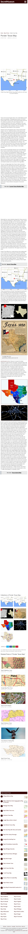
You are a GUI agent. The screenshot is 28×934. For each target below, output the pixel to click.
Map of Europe (4, 904)
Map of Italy (3, 909)
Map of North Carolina (19, 911)
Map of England (17, 901)
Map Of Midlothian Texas (6, 670)
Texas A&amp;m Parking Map (7, 740)
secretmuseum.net (5, 361)
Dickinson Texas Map (8, 815)
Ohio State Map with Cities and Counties (12, 829)
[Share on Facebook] (10, 647)
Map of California (4, 899)
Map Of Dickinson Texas (6, 723)
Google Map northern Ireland (9, 820)
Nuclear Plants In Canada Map (10, 877)
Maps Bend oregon (7, 858)
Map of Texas (4, 671)
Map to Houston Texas (8, 863)
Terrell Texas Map (7, 873)
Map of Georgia (4, 906)
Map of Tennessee (18, 916)
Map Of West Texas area (8, 810)
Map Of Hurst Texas (5, 758)
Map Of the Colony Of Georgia (10, 834)
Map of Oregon (17, 914)
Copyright (13, 926)
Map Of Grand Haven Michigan (10, 853)
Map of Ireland (17, 906)
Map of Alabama (4, 896)
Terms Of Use (18, 926)
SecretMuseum (7, 1)
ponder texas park (18, 651)
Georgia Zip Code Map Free (9, 839)
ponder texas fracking (17, 649)
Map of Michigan (17, 909)
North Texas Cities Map (8, 868)
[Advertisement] (14, 18)
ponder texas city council (7, 649)
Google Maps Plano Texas (7, 688)
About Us (23, 926)
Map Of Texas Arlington (6, 705)
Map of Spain (3, 916)
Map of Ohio (3, 914)
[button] (25, 1)
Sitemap (4, 926)
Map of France (17, 904)
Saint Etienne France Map (9, 825)
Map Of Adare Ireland (8, 882)
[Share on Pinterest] (16, 647)
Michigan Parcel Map (8, 805)
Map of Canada (17, 899)
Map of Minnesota (5, 911)
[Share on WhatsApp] (13, 647)
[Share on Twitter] (7, 647)
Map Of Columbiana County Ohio (10, 844)
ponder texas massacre (10, 651)
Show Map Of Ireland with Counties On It (12, 887)
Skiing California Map (8, 796)
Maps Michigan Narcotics (9, 849)
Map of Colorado (4, 901)
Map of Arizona (17, 896)
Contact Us (9, 926)
